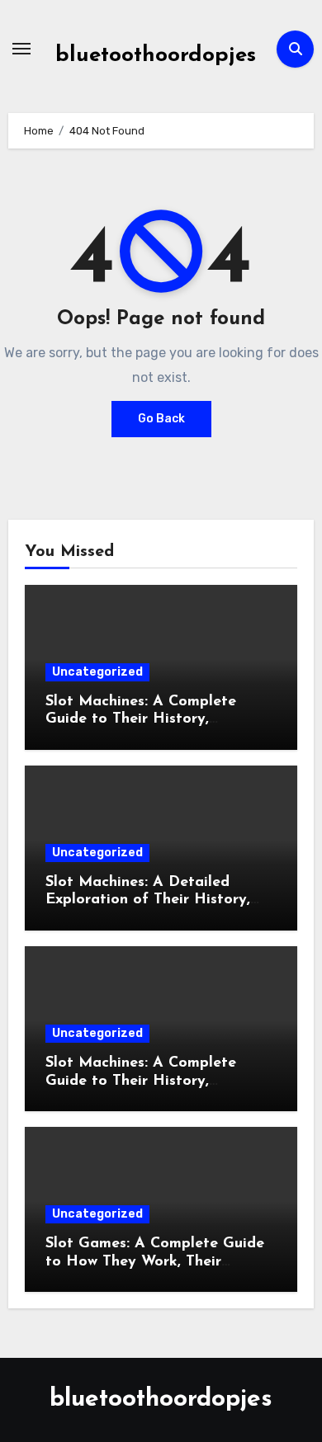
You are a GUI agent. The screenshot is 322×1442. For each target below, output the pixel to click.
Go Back (161, 419)
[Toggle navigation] (21, 49)
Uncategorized (97, 672)
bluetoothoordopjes (155, 56)
